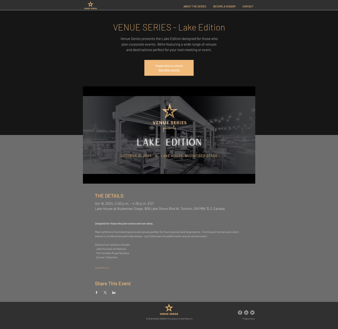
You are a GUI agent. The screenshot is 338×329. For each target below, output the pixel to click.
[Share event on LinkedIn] (113, 292)
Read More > (102, 267)
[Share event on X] (105, 292)
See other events (169, 70)
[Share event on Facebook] (96, 292)
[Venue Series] (240, 312)
